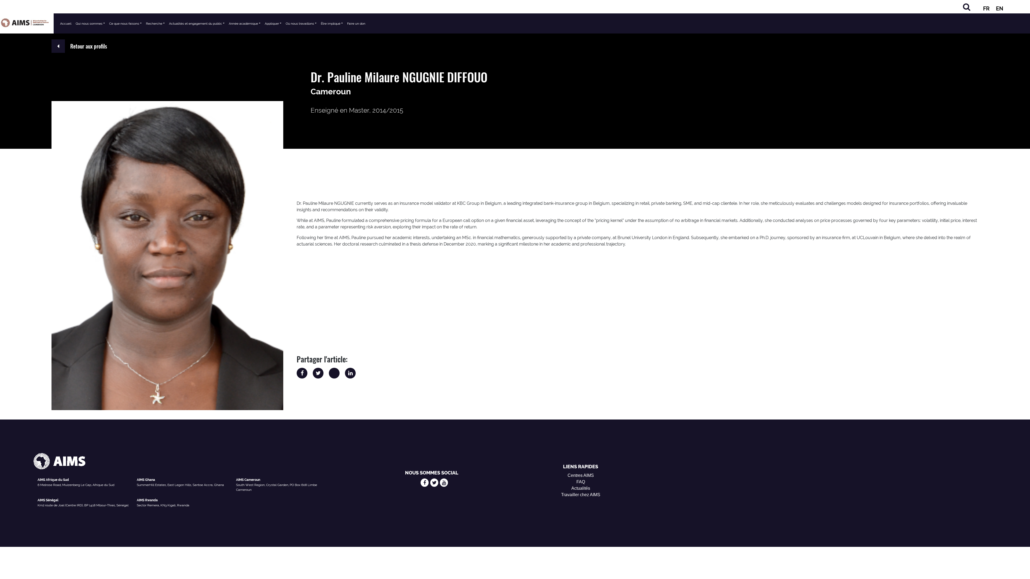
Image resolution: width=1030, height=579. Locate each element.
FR (986, 8)
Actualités (580, 488)
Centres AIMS (581, 475)
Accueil (65, 23)
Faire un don (356, 23)
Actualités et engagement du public (195, 23)
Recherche (154, 23)
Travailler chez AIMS (580, 494)
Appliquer (272, 23)
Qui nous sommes (89, 23)
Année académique (243, 23)
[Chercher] (966, 7)
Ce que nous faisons (124, 23)
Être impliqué (330, 23)
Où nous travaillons (300, 23)
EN (999, 8)
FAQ (580, 482)
